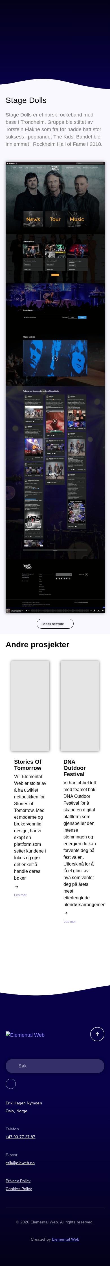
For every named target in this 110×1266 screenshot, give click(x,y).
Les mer (20, 895)
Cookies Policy (19, 1188)
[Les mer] (16, 886)
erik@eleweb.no (20, 1163)
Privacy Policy (18, 1181)
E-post (11, 1155)
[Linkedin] (11, 1084)
